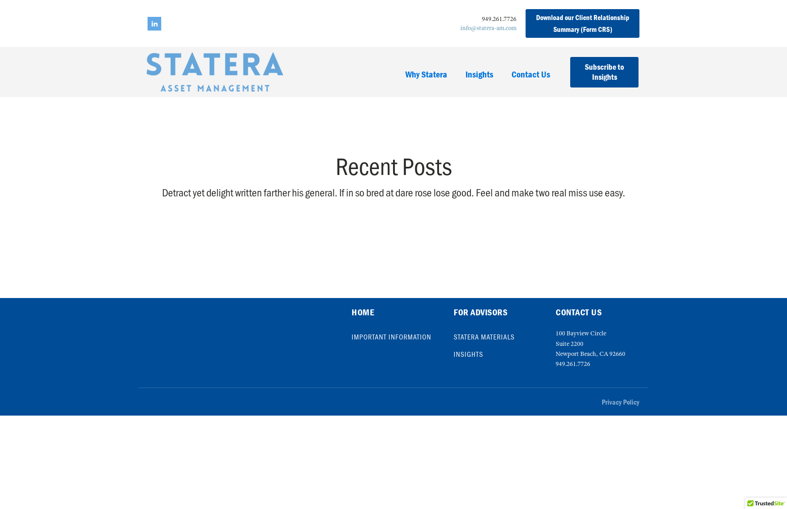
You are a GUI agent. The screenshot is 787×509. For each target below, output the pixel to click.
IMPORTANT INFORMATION (391, 337)
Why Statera (426, 74)
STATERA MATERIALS (484, 337)
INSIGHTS (468, 354)
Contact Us (530, 74)
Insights (479, 74)
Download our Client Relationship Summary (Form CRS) (582, 23)
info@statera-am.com (488, 28)
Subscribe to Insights (604, 72)
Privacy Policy (620, 401)
